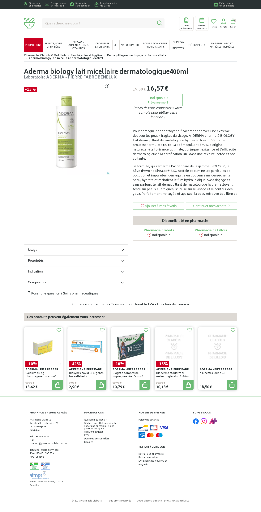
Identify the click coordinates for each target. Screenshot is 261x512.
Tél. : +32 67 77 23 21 (41, 437)
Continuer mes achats (210, 206)
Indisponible (158, 100)
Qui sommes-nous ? (95, 420)
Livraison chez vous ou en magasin (153, 463)
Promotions (33, 45)
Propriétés (36, 261)
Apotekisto (163, 501)
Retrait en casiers (149, 458)
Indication (35, 271)
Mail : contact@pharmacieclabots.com (48, 442)
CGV (86, 435)
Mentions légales (94, 432)
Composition (37, 282)
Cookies (88, 442)
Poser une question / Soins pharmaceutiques (64, 293)
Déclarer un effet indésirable (100, 423)
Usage (32, 250)
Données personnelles (96, 439)
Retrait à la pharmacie (151, 454)
